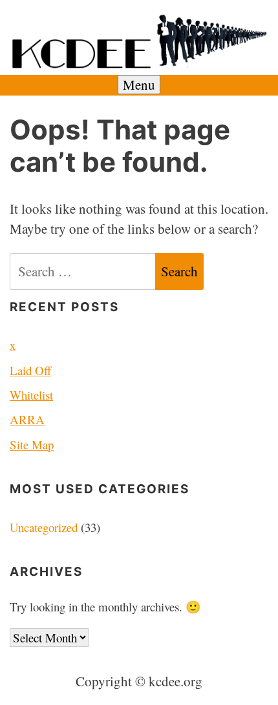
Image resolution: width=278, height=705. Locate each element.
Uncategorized (44, 527)
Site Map (32, 444)
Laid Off (30, 370)
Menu (139, 85)
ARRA (27, 419)
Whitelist (31, 395)
